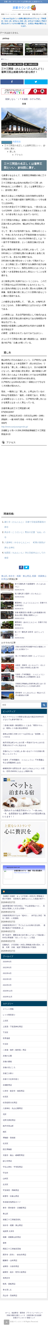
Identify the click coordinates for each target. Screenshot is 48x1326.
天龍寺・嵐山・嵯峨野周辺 (13, 1155)
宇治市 (5, 1173)
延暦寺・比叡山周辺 (11, 1196)
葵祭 (4, 1243)
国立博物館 (7, 1149)
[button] (3, 49)
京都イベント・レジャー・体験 (11, 14)
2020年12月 (8, 991)
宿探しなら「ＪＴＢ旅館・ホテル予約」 (23, 99)
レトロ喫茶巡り (9, 1015)
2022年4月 (7, 973)
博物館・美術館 (9, 1138)
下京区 (5, 1032)
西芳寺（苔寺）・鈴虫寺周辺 (14, 1255)
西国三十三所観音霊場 (12, 1249)
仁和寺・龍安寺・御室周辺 (13, 1091)
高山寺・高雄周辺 (10, 1295)
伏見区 (5, 1097)
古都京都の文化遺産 (33, 1315)
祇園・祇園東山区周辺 (31, 64)
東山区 (4, 64)
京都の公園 (7, 1056)
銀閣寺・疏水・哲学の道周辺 (14, 1272)
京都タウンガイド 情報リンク (24, 1318)
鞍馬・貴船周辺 (9, 1284)
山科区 (5, 1178)
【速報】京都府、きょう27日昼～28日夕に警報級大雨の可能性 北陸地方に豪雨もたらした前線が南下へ (23, 897)
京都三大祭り (8, 1073)
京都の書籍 (7, 1061)
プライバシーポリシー (34, 1313)
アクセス (19, 155)
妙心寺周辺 (7, 1161)
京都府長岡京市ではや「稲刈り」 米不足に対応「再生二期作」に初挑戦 (24, 917)
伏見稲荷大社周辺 (10, 1102)
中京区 (5, 1044)
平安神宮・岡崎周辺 (11, 1190)
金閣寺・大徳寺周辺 (11, 1266)
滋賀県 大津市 (8, 1231)
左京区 (5, 1184)
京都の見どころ (9, 1067)
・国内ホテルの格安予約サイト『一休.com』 (23, 810)
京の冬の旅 (26, 14)
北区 (4, 1114)
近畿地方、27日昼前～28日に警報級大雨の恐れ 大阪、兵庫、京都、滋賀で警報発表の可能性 (23, 946)
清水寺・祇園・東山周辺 (15, 64)
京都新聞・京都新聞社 (15, 892)
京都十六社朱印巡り (11, 1079)
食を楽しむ (7, 1290)
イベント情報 (8, 1009)
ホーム (7, 1313)
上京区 (5, 1021)
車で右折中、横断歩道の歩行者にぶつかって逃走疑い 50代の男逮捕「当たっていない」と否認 (24, 936)
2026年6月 (7, 961)
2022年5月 (7, 967)
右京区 (5, 1143)
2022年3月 (7, 979)
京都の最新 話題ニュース (16, 1315)
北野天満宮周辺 (9, 1120)
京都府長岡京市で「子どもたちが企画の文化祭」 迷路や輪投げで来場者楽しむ (23, 926)
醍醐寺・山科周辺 (10, 1260)
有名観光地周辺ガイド (12, 1202)
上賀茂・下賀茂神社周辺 (13, 1026)
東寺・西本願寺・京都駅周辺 (14, 1208)
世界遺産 (6, 1038)
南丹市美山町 (8, 1126)
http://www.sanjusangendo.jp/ (14, 427)
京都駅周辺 (7, 1085)
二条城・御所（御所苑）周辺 (14, 1050)
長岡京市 (6, 1278)
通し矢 (12, 152)
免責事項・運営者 (18, 1313)
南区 (4, 1132)
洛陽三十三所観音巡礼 (12, 1219)
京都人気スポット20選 (39, 14)
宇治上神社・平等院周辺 (13, 1167)
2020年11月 (7, 997)
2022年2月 (7, 985)
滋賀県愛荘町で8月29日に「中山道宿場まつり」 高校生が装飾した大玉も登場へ (23, 907)
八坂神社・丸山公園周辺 (13, 1108)
